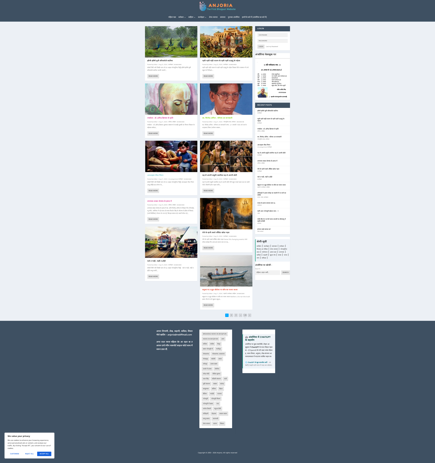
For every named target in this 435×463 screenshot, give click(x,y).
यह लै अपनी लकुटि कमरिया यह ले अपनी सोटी (219, 175)
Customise (14, 454)
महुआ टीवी (217, 409)
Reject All (29, 454)
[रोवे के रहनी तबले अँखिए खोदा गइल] (226, 213)
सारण (215, 424)
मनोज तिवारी (207, 409)
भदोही (212, 394)
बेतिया (205, 394)
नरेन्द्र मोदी (206, 374)
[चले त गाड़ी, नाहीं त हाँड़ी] (171, 242)
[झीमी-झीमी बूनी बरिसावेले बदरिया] (171, 42)
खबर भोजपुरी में (208, 349)
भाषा (262, 197)
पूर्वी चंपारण (206, 384)
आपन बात (273, 252)
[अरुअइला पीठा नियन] (171, 156)
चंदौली (213, 359)
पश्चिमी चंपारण (216, 379)
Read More (153, 76)
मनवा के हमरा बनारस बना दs (266, 203)
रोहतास (214, 414)
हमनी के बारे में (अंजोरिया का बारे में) (254, 17)
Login (261, 47)
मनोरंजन (259, 205)
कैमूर (218, 344)
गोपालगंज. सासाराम (218, 354)
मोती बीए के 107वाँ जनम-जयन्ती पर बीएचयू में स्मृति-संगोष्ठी (271, 220)
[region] (29, 445)
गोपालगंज (206, 354)
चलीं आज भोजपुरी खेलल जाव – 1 (268, 211)
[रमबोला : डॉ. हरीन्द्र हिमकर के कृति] (171, 99)
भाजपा (219, 394)
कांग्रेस (212, 344)
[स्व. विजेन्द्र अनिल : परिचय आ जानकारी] (226, 99)
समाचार (222, 17)
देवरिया (217, 369)
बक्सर (215, 384)
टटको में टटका (207, 369)
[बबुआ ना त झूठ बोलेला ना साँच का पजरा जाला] (226, 271)
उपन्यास (281, 252)
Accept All (44, 454)
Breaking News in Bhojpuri (214, 334)
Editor (155, 65)
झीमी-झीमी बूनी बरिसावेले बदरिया (160, 61)
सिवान (222, 424)
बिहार (221, 389)
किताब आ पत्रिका (262, 249)
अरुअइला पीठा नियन (155, 175)
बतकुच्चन (206, 389)
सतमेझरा (201, 17)
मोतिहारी (205, 414)
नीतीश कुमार (216, 374)
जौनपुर (205, 364)
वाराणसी (215, 419)
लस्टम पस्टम (223, 414)
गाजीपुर (218, 349)
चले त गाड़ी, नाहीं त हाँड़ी (156, 261)
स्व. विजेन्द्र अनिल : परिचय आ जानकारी (217, 118)
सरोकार (181, 17)
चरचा (258, 197)
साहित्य (190, 17)
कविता (170, 122)
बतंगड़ (222, 384)
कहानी (225, 294)
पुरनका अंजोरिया (233, 17)
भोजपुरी (205, 399)
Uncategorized (173, 179)
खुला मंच (273, 255)
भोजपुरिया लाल (227, 122)
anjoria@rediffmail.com (180, 334)
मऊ (218, 404)
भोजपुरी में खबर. (208, 404)
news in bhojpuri (210, 339)
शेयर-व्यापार (213, 17)
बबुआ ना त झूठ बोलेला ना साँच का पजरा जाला (220, 290)
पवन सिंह (206, 379)
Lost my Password (272, 47)
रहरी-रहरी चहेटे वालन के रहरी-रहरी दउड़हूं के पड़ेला (221, 61)
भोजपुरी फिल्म (215, 399)
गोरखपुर (205, 359)
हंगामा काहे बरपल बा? (264, 229)
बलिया (214, 389)
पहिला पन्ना (172, 17)
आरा (222, 339)
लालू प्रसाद (206, 419)
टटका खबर (213, 364)
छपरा (220, 359)
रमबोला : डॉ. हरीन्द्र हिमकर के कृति (160, 118)
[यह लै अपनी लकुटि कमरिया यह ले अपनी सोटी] (226, 156)
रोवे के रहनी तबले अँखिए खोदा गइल (216, 233)
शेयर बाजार (206, 424)
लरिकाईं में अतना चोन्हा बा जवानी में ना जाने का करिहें (271, 194)
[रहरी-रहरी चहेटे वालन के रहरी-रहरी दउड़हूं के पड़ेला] (226, 42)
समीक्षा (264, 258)
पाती (225, 379)
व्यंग (258, 258)
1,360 (245, 317)
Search (257, 269)
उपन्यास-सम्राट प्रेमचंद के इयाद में (159, 201)
